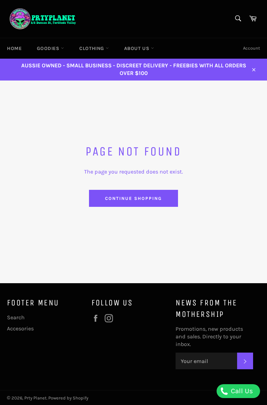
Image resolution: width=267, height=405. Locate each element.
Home (14, 48)
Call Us (241, 391)
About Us (137, 48)
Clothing (92, 48)
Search (16, 317)
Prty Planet (35, 397)
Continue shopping (133, 198)
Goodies (49, 48)
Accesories (20, 328)
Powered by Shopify (68, 397)
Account (251, 48)
